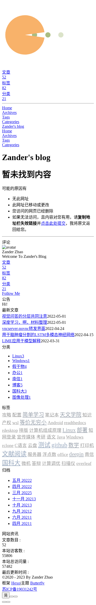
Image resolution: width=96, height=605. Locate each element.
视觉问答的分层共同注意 (24, 316)
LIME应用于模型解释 (21, 341)
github (59, 445)
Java (61, 437)
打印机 (87, 445)
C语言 (21, 445)
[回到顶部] (8, 602)
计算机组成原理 (45, 430)
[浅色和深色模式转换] (11, 596)
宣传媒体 (26, 437)
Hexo (15, 583)
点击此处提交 (53, 223)
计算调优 (51, 463)
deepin (76, 454)
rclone (8, 445)
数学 (73, 445)
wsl (15, 422)
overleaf (83, 463)
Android (55, 422)
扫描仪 (68, 463)
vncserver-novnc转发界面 (23, 328)
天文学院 (70, 414)
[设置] (4, 602)
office (62, 454)
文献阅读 (14, 454)
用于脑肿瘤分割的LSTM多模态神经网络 (38, 335)
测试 (44, 445)
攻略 (6, 414)
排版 (23, 430)
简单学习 (33, 414)
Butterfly (37, 583)
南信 (89, 454)
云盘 (32, 445)
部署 (82, 430)
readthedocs (75, 422)
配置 (17, 414)
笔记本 (52, 414)
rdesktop (10, 430)
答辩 (36, 463)
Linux (69, 430)
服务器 (34, 454)
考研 (41, 437)
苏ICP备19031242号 (19, 589)
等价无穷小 (33, 422)
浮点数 (49, 454)
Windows (74, 437)
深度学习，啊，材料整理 (24, 322)
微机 (26, 463)
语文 (51, 437)
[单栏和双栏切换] (16, 596)
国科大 (11, 463)
